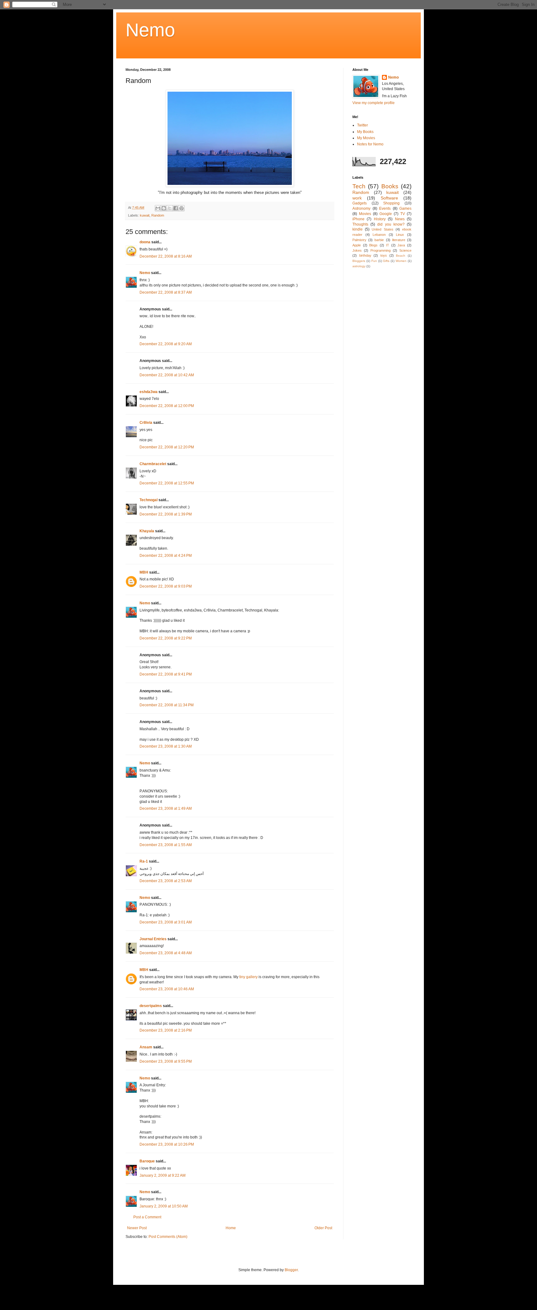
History (380, 219)
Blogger (291, 1270)
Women (401, 261)
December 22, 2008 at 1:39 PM (166, 514)
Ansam (146, 1047)
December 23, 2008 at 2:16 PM (166, 1030)
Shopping (391, 203)
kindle (357, 229)
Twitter (362, 125)
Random (157, 215)
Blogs (373, 245)
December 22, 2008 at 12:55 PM (167, 483)
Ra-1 (144, 861)
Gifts (386, 261)
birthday (365, 255)
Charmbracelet (153, 464)
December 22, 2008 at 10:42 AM (167, 375)
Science (405, 250)
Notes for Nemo (370, 144)
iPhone (358, 219)
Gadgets (359, 203)
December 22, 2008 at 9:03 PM (166, 586)
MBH (144, 572)
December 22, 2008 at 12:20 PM (167, 447)
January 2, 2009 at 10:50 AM (164, 1206)
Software (389, 197)
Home (231, 1228)
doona (145, 242)
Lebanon (379, 234)
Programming (380, 250)
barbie (379, 240)
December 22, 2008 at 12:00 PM (167, 406)
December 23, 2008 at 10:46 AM (167, 989)
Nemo (150, 30)
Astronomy (361, 208)
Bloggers (358, 261)
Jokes (357, 250)
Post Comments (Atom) (168, 1236)
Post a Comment (147, 1217)
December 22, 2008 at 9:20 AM (166, 344)
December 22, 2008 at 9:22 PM (166, 638)
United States (382, 229)
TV (402, 214)
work (357, 197)
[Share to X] (170, 208)
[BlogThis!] (164, 208)
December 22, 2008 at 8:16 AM (166, 256)
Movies (365, 214)
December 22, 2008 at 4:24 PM (166, 555)
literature (398, 240)
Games (405, 208)
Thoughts (360, 224)
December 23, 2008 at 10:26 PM (167, 1144)
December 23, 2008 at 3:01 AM (166, 922)
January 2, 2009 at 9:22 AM (163, 1175)
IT (387, 245)
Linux (400, 234)
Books (389, 186)
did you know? (390, 224)
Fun (374, 261)
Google (385, 214)
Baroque (147, 1161)
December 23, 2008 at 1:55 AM (166, 845)
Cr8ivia (146, 422)
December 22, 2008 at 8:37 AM (166, 292)
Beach (400, 255)
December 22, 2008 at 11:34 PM (167, 705)
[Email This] (158, 208)
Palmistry (359, 240)
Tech (358, 186)
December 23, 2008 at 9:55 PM (166, 1061)
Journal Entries (153, 939)
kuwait (144, 215)
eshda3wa (149, 392)
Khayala (147, 531)
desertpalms (151, 1006)
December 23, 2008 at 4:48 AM (166, 953)
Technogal (149, 500)
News (400, 219)
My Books (365, 132)
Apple (356, 245)
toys (383, 255)
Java (401, 245)
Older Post (323, 1228)
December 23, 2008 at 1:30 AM (166, 746)
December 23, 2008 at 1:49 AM (166, 808)
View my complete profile (373, 103)
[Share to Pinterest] (181, 208)
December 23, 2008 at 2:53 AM (166, 881)
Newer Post (137, 1228)
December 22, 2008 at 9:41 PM (166, 674)
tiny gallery (248, 977)
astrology (358, 266)
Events (385, 208)
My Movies (366, 138)
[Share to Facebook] (175, 208)
